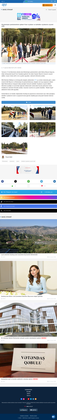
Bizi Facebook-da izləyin (9, 206)
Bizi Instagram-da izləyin (9, 197)
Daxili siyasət (52, 9)
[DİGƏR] (55, 5)
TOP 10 (28, 395)
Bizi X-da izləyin (7, 210)
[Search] (51, 1)
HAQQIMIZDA (28, 389)
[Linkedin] (33, 399)
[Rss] (36, 399)
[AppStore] (33, 410)
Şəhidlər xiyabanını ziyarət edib (28, 161)
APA (35, 80)
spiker (17, 161)
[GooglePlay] (23, 410)
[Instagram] (24, 399)
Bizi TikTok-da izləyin (8, 201)
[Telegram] (31, 399)
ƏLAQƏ (29, 391)
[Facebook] (21, 399)
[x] (26, 399)
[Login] (55, 1)
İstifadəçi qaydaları (24, 415)
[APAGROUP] (28, 406)
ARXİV (28, 393)
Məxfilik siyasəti (33, 415)
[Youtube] (28, 399)
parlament (12, 161)
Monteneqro (5, 161)
